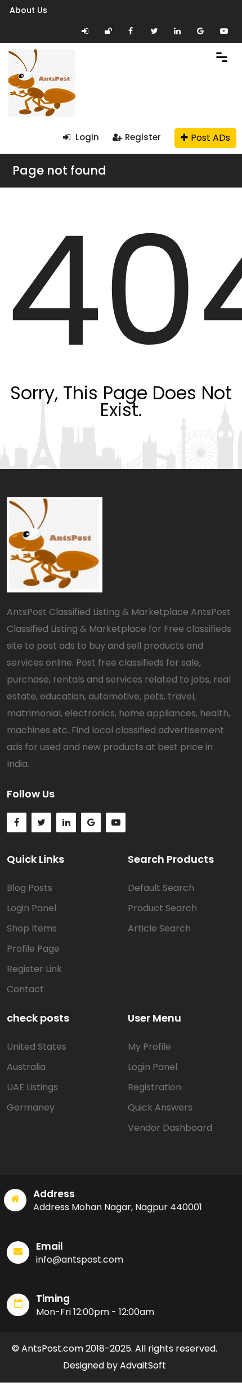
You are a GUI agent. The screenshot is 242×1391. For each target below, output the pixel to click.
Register (143, 137)
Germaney (31, 1107)
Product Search (162, 908)
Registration (154, 1087)
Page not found (59, 170)
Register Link (34, 968)
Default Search (161, 887)
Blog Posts (29, 887)
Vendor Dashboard (170, 1127)
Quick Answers (160, 1107)
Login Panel (31, 908)
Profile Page (33, 948)
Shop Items (32, 928)
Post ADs (210, 137)
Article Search (159, 928)
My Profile (149, 1046)
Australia (26, 1066)
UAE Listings (32, 1087)
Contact (25, 989)
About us (28, 10)
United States (36, 1046)
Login (86, 137)
